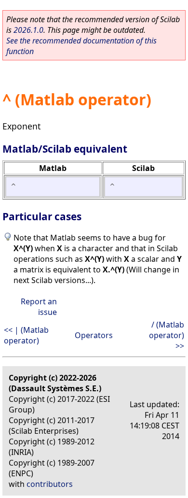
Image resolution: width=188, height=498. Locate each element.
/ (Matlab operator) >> (166, 335)
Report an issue (39, 306)
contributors (50, 484)
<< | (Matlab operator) (26, 335)
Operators (94, 335)
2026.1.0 (28, 30)
